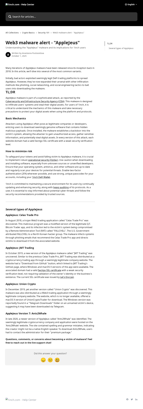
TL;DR (109, 43)
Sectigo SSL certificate (49, 270)
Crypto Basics (28, 32)
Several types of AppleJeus (121, 48)
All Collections (12, 32)
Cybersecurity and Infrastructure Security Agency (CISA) (35, 101)
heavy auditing (61, 187)
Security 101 (43, 32)
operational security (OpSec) (43, 160)
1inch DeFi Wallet (41, 177)
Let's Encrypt (67, 277)
